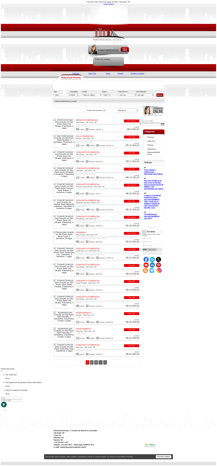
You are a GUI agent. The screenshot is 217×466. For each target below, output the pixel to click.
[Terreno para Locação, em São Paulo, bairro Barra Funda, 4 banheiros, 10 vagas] (96, 237)
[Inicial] (108, 43)
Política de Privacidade (127, 457)
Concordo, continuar (163, 457)
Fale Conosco (109, 4)
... (100, 362)
